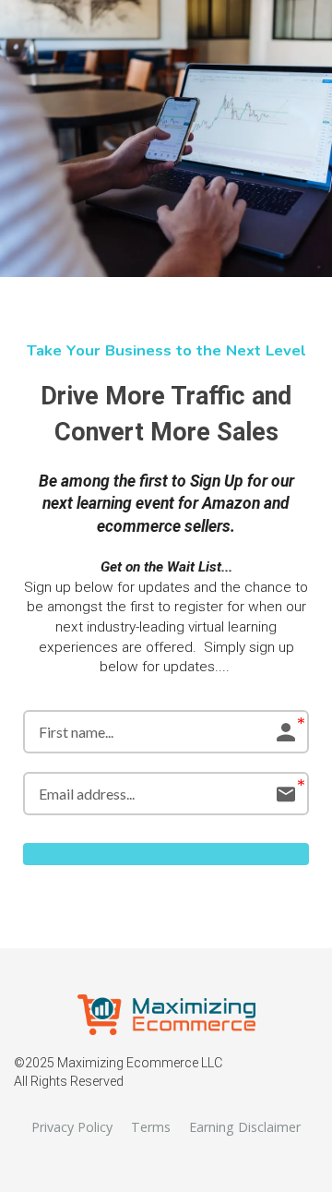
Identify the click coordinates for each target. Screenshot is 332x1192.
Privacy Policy (72, 1127)
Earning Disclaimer (245, 1127)
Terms (151, 1127)
